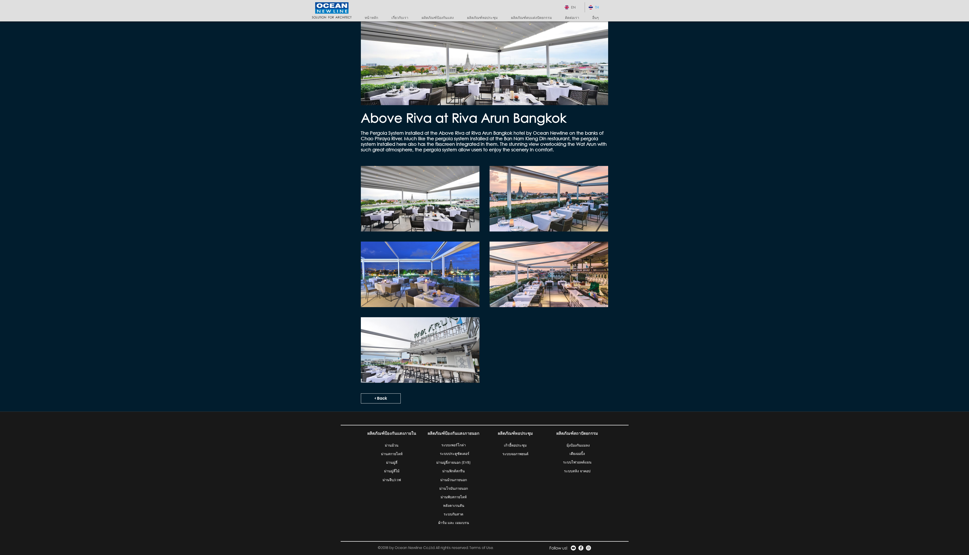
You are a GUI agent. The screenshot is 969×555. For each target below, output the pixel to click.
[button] (440, 17)
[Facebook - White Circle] (580, 547)
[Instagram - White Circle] (588, 547)
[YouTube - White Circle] (573, 547)
